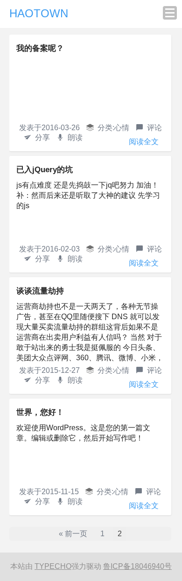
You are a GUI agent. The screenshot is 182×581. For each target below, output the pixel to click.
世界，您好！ (40, 412)
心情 (121, 128)
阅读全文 (144, 142)
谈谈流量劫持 (40, 291)
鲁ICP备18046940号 (137, 566)
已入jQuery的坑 (44, 169)
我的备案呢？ (40, 48)
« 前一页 (73, 534)
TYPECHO (53, 566)
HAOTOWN (38, 13)
